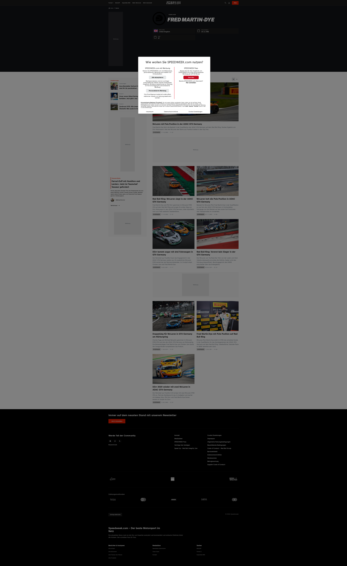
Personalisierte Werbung (157, 90)
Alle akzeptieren (157, 77)
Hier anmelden (191, 82)
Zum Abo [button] (191, 77)
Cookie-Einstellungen (195, 111)
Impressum (149, 111)
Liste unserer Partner (191, 106)
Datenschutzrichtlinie (171, 111)
